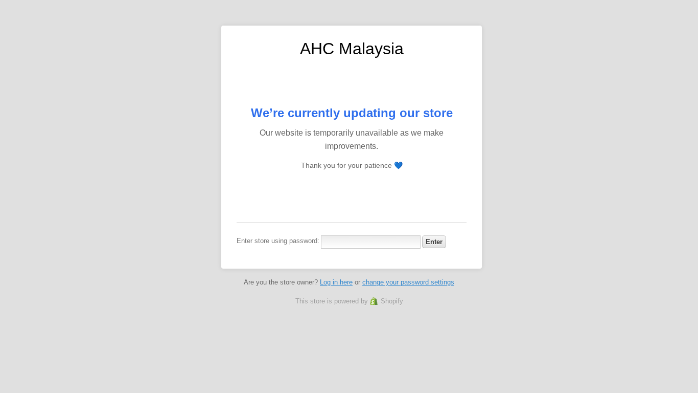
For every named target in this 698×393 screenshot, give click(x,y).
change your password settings (408, 282)
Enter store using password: (278, 241)
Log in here (336, 282)
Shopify (392, 301)
